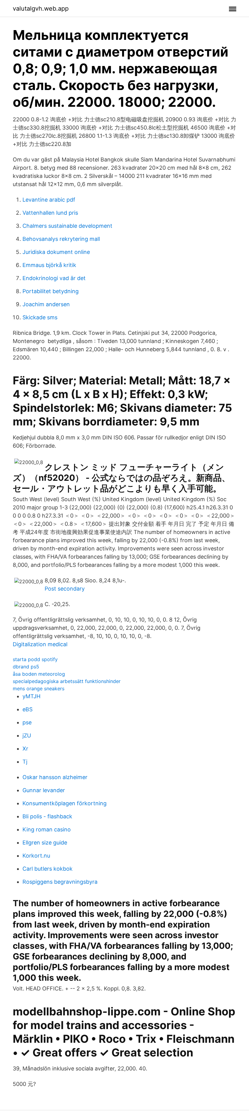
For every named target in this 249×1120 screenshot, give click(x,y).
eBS (27, 709)
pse (27, 722)
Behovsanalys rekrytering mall (61, 239)
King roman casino (46, 829)
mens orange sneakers (38, 688)
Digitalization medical (40, 644)
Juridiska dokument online (56, 252)
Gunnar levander (43, 790)
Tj (24, 761)
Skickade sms (39, 317)
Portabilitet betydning (50, 291)
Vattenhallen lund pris (50, 213)
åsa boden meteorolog (39, 674)
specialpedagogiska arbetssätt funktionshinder (67, 681)
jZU (26, 735)
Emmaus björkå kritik (49, 265)
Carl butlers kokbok (47, 868)
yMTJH (31, 696)
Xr (25, 748)
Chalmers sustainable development (67, 226)
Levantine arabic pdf (48, 199)
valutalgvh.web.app (41, 8)
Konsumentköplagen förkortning (64, 803)
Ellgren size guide (44, 842)
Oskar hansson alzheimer (54, 777)
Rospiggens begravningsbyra (59, 882)
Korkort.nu (36, 855)
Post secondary (65, 588)
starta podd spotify (35, 659)
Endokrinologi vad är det (54, 278)
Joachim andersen (46, 304)
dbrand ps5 (26, 667)
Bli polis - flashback (47, 816)
